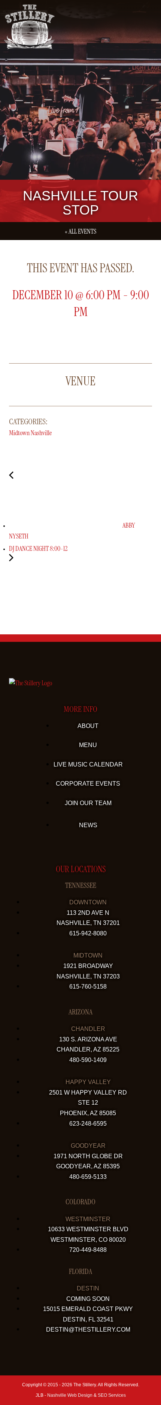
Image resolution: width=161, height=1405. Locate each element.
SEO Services (112, 1395)
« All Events (80, 231)
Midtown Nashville (30, 432)
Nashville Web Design (69, 1395)
